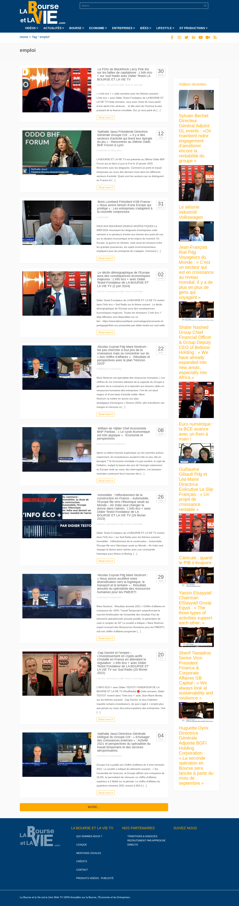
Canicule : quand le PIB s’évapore (195, 560)
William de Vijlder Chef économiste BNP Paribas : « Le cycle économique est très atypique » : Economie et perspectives (123, 433)
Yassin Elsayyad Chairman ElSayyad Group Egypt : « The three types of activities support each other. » (195, 608)
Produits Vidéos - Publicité (95, 878)
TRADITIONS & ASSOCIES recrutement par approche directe (146, 840)
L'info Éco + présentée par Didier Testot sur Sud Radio (120, 85)
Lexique (81, 844)
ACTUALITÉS (52, 28)
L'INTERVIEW (102, 217)
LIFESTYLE (164, 28)
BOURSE (75, 28)
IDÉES (144, 28)
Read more (105, 117)
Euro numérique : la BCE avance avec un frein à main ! (196, 431)
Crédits (81, 861)
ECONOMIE (97, 28)
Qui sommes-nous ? (89, 836)
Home (24, 37)
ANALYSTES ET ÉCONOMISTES (111, 444)
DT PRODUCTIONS (193, 28)
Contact (82, 869)
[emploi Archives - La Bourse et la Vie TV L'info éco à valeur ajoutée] (42, 11)
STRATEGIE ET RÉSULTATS (109, 151)
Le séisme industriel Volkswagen (191, 212)
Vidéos (30, 28)
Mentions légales (88, 853)
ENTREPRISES (122, 28)
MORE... (94, 807)
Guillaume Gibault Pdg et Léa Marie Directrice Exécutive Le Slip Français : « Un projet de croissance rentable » (196, 489)
